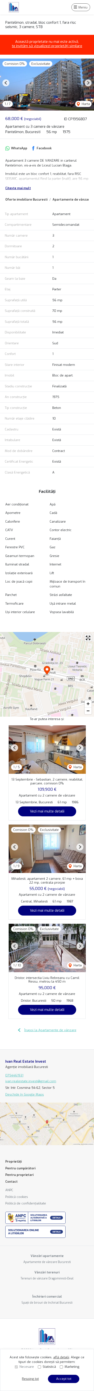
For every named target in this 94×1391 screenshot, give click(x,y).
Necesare (27, 1367)
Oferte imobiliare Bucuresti (26, 199)
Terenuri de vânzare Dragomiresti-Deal (47, 1278)
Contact (11, 1182)
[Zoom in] (88, 703)
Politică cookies (16, 1197)
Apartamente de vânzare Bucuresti (47, 1262)
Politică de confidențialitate (25, 1203)
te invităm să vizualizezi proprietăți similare (47, 46)
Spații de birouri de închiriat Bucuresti (47, 1303)
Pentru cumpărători (20, 1168)
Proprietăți (13, 1161)
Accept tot (63, 1379)
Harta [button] (85, 104)
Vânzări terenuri (47, 1272)
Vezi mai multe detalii (47, 811)
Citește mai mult (18, 188)
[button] (5, 82)
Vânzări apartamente (47, 1256)
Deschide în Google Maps (24, 1094)
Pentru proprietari (19, 1175)
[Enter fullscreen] (88, 637)
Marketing (72, 1367)
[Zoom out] (88, 710)
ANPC (9, 1190)
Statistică (49, 1367)
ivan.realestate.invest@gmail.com (30, 1081)
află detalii (61, 1357)
